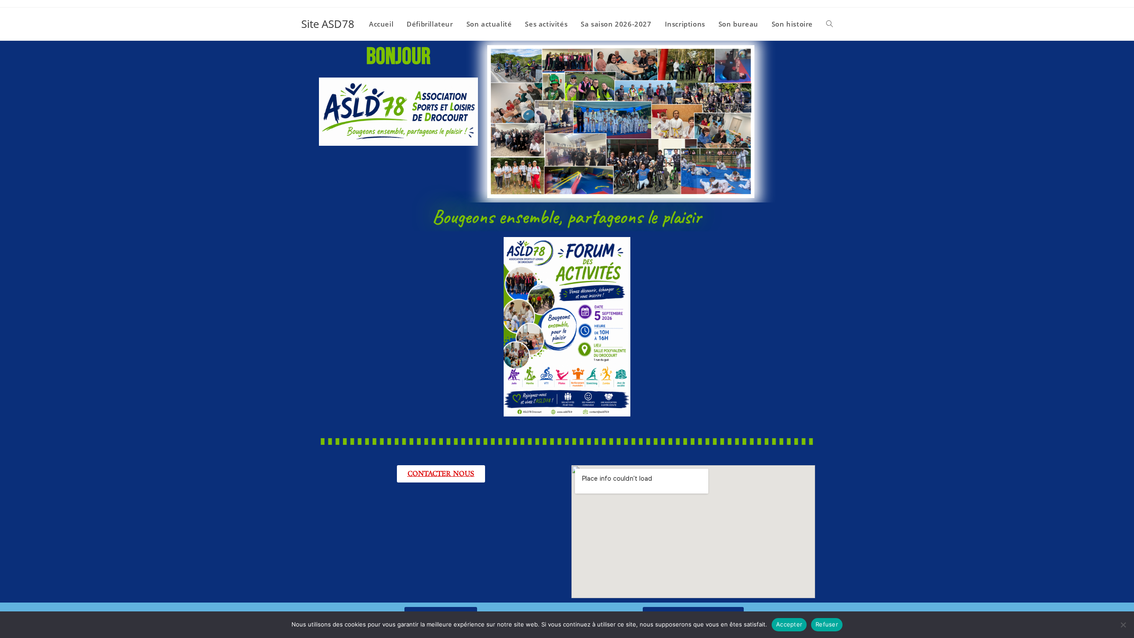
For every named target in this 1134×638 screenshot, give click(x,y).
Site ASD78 (327, 23)
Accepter (789, 624)
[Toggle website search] (829, 24)
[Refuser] (1122, 624)
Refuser (827, 624)
